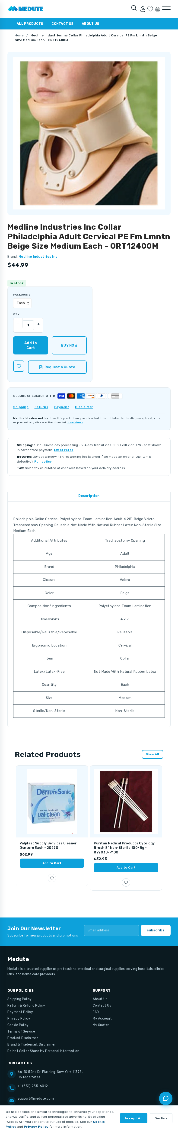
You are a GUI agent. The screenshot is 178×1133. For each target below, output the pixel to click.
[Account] (143, 9)
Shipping (21, 407)
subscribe (156, 930)
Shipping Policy (19, 999)
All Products (30, 24)
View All (152, 754)
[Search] (134, 8)
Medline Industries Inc (38, 257)
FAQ (96, 1012)
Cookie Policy (18, 1025)
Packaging (22, 294)
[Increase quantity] (38, 323)
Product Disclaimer (22, 1038)
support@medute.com (36, 1099)
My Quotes (101, 1025)
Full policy (43, 461)
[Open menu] (166, 8)
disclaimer (75, 422)
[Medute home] (25, 9)
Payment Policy (20, 1012)
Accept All (134, 1118)
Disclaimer (84, 407)
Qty (16, 314)
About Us (90, 24)
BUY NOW (69, 345)
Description (89, 496)
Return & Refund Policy (26, 1005)
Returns (41, 407)
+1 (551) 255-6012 (33, 1086)
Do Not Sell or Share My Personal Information (43, 1051)
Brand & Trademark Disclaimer (31, 1044)
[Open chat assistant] (165, 1098)
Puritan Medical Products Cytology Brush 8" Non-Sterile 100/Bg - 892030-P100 (124, 847)
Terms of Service (21, 1031)
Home (19, 35)
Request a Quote (59, 367)
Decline (161, 1118)
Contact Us (62, 24)
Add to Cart (52, 863)
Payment (61, 407)
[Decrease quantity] (18, 323)
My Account (102, 1018)
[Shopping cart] (157, 9)
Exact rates (63, 450)
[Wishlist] (150, 9)
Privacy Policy (18, 1018)
